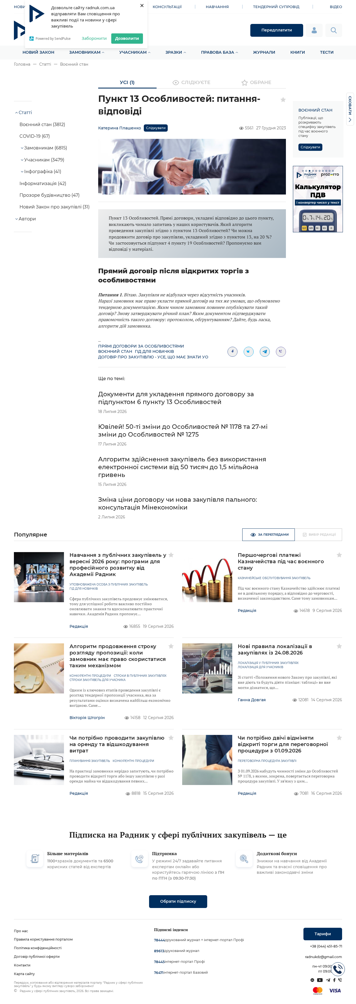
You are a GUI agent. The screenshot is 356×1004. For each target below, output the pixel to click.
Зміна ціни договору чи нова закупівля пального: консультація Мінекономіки (177, 503)
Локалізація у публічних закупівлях (268, 663)
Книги (297, 52)
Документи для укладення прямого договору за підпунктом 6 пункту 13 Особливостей (176, 398)
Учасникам (133, 52)
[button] (303, 171)
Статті (45, 64)
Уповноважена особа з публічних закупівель (109, 584)
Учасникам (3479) (44, 160)
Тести (327, 52)
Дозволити (127, 38)
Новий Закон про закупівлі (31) (54, 207)
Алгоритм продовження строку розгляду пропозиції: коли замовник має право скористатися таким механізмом (118, 656)
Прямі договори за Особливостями (141, 346)
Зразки (173, 52)
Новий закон (38, 52)
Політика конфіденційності (37, 948)
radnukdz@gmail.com (323, 957)
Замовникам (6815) (45, 148)
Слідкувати (155, 128)
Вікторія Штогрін (87, 717)
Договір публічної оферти (37, 956)
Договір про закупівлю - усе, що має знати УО (153, 357)
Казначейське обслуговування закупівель (274, 578)
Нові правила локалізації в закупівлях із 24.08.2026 (275, 649)
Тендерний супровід (276, 6)
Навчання (217, 6)
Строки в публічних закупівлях (140, 676)
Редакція (79, 626)
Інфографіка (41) (42, 171)
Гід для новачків (154, 351)
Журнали (264, 52)
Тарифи (323, 933)
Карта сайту (24, 974)
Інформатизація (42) (42, 183)
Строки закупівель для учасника (97, 680)
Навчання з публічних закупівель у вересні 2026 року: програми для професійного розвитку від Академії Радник (118, 564)
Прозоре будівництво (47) (49, 195)
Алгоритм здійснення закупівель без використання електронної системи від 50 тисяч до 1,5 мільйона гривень (182, 467)
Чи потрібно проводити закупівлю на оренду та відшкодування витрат (117, 744)
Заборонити (94, 38)
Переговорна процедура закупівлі (267, 761)
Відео (336, 6)
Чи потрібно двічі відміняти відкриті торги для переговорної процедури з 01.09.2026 (283, 744)
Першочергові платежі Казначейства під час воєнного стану (281, 561)
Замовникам (84, 52)
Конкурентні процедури (90, 676)
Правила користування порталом (43, 939)
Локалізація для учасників (260, 667)
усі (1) (127, 82)
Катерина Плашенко (119, 128)
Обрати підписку (178, 901)
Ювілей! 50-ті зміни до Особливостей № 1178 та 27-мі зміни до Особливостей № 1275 (183, 430)
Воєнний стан (74, 64)
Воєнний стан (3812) (42, 124)
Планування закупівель (90, 761)
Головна (22, 64)
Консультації (167, 6)
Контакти (22, 965)
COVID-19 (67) (34, 136)
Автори (27, 219)
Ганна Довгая (252, 699)
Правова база (217, 52)
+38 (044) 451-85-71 (326, 946)
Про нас (21, 931)
